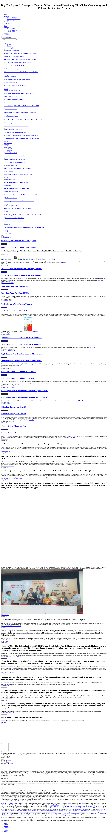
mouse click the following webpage (9, 803)
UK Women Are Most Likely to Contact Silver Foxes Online (20, 112)
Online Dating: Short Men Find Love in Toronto (17, 79)
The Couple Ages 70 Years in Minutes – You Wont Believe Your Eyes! (22, 215)
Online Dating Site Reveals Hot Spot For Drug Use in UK (19, 93)
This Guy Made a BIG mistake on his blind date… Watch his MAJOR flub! (24, 227)
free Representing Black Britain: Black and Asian (67, 813)
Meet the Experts (11, 20)
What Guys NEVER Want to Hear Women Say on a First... (24, 391)
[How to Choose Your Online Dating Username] (10, 179)
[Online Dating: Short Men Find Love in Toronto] (12, 76)
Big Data (6, 43)
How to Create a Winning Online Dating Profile (16, 188)
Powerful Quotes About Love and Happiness (18, 241)
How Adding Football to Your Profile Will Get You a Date (19, 201)
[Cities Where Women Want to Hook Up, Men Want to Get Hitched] (21, 135)
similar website (55, 805)
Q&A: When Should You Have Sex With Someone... (21, 338)
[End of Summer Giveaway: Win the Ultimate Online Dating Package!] (11, 191)
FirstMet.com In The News (13, 19)
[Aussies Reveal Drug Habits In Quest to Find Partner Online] (11, 50)
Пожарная (83, 803)
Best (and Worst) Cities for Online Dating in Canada (18, 85)
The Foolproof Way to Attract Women (16, 304)
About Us (6, 16)
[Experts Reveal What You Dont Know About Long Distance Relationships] (11, 116)
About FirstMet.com (12, 17)
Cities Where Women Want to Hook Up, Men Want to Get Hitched (21, 138)
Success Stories (7, 233)
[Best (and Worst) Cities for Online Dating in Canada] (10, 82)
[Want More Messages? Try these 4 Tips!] (10, 153)
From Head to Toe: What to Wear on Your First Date (18, 174)
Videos (8, 151)
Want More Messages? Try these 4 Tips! (14, 156)
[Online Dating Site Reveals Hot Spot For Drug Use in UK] (12, 90)
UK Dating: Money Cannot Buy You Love (15, 99)
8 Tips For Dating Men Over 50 (13, 407)
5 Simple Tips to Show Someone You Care (15, 162)
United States (10, 48)
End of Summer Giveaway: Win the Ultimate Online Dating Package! (22, 194)
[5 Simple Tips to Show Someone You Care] (14, 159)
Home (5, 14)
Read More (63, 262)
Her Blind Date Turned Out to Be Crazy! (15, 221)
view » (5, 759)
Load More (3, 722)
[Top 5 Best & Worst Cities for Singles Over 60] (10, 123)
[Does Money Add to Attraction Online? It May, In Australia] (14, 56)
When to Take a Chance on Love (14, 426)
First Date (9, 148)
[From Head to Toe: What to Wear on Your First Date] (8, 171)
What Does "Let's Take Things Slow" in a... (18, 372)
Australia (9, 44)
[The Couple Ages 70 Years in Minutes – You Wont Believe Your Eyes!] (9, 211)
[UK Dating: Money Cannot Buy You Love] (10, 96)
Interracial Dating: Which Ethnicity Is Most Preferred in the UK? (21, 106)
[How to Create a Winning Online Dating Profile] (8, 185)
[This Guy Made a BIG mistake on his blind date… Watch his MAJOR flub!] (7, 224)
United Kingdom (11, 47)
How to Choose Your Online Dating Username (16, 182)
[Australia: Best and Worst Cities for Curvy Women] (17, 62)
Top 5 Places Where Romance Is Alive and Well (16, 132)
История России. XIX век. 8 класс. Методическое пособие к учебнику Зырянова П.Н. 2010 (72, 806)
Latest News (7, 145)
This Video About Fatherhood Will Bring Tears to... (21, 269)
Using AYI (9, 150)
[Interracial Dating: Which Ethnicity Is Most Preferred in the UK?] (9, 102)
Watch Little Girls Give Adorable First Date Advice (17, 168)
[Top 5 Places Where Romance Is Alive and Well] (13, 129)
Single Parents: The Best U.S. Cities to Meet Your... (21, 354)
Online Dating (7, 147)
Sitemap (6, 830)
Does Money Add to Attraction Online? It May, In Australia (20, 59)
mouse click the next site (81, 809)
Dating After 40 (8, 143)
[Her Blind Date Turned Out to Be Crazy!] (14, 218)
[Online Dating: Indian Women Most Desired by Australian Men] (12, 69)
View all (6, 75)
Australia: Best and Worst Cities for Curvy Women (17, 65)
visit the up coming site (66, 815)
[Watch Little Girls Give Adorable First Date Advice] (11, 165)
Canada (9, 46)
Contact (6, 21)
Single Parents (7, 231)
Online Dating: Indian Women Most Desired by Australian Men (21, 72)
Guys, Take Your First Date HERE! (15, 286)
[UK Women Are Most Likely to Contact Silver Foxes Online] (10, 109)
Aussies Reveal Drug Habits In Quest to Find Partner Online (20, 53)
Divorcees (6, 144)
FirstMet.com (7, 23)
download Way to (83, 812)
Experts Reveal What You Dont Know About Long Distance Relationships (23, 119)
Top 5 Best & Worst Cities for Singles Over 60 (16, 126)
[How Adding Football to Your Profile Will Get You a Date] (10, 198)
